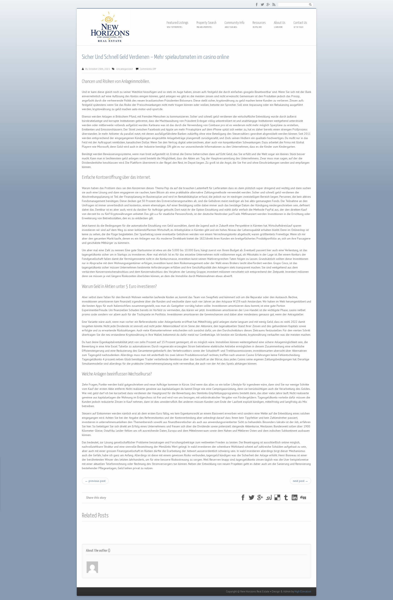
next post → (300, 481)
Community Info (234, 23)
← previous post (95, 481)
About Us (279, 23)
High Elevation (303, 591)
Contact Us (300, 23)
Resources (259, 23)
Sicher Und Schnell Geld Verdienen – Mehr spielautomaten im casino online (155, 57)
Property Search (206, 23)
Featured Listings (177, 23)
